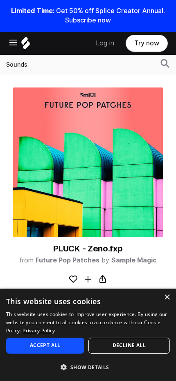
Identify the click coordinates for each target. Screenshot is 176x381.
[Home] (25, 45)
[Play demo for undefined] (88, 162)
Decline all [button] (129, 345)
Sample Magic (134, 260)
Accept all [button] (45, 345)
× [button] (167, 297)
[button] (88, 367)
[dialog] (88, 335)
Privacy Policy (39, 330)
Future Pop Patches (67, 260)
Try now (146, 43)
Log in (105, 43)
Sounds (16, 64)
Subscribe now (88, 20)
